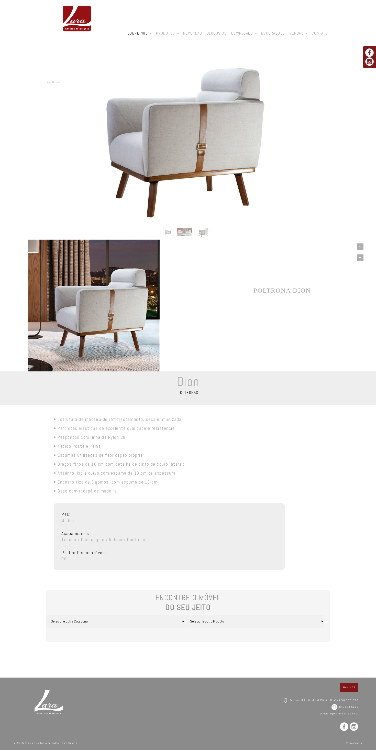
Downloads (242, 33)
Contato (320, 33)
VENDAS (297, 33)
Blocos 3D (217, 33)
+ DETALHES (182, 81)
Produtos (165, 33)
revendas (192, 33)
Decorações (273, 33)
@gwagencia (354, 743)
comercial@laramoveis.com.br (339, 713)
